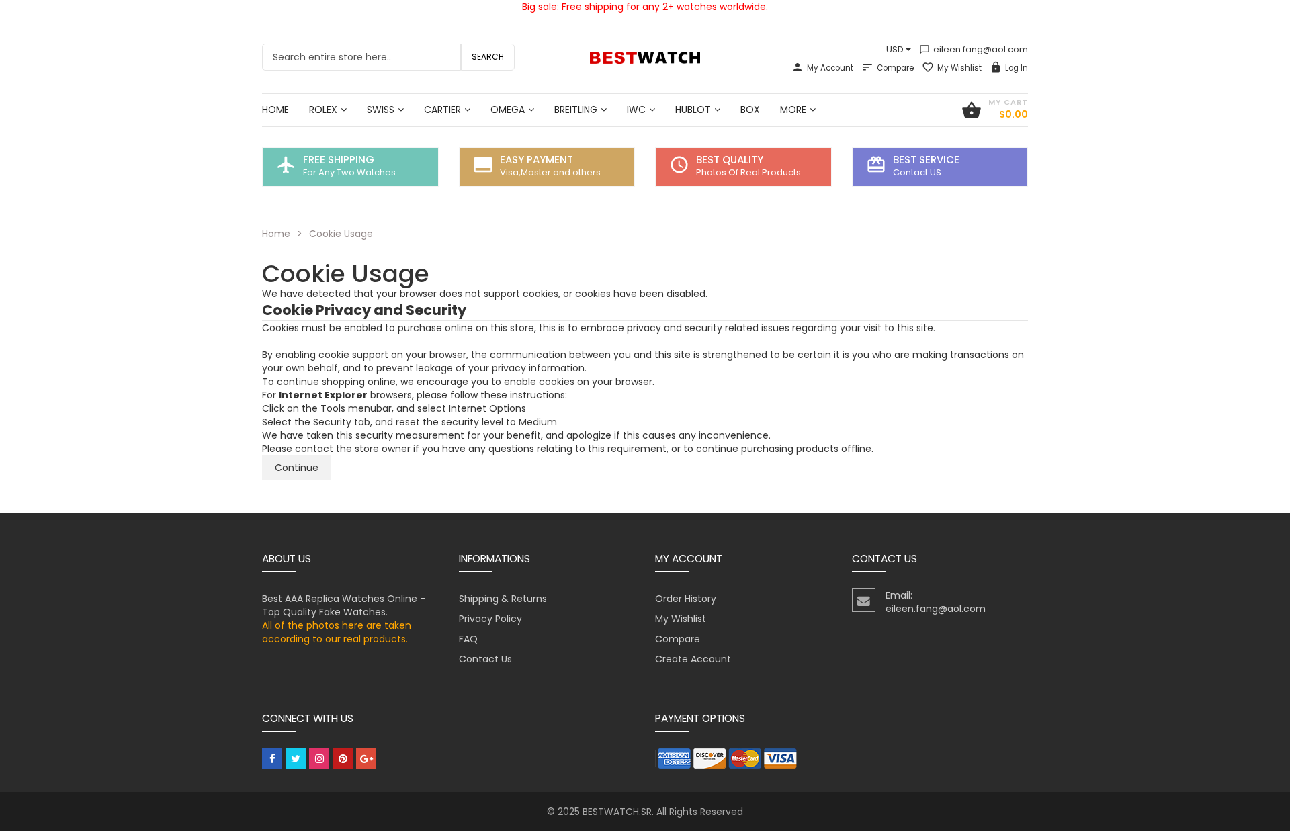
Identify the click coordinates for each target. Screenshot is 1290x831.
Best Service (926, 159)
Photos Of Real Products (748, 172)
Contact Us (485, 659)
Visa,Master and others (550, 172)
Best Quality (729, 159)
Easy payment (536, 159)
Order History (685, 598)
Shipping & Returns (503, 598)
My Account (830, 67)
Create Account (693, 659)
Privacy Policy (490, 618)
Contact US (917, 172)
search (488, 56)
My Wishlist (959, 67)
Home (276, 233)
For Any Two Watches (349, 172)
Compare (895, 67)
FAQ (468, 639)
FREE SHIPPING (338, 159)
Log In (1016, 67)
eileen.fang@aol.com (973, 49)
